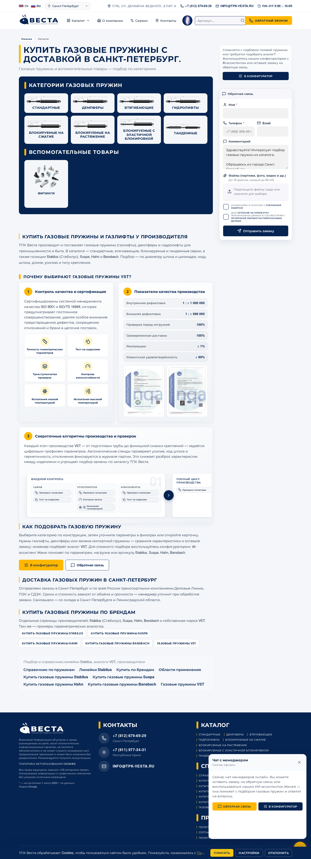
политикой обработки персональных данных (256, 219)
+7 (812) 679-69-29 (198, 6)
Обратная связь (237, 806)
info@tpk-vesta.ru (236, 6)
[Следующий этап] (169, 495)
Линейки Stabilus (95, 669)
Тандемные (208, 755)
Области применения (180, 669)
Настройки (249, 853)
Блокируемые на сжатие (245, 739)
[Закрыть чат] (299, 762)
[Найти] (242, 20)
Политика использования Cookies (47, 763)
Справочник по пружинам (49, 669)
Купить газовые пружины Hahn (50, 643)
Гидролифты (209, 739)
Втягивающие (261, 734)
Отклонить (278, 853)
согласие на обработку (253, 212)
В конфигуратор (258, 76)
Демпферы (235, 734)
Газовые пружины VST (176, 643)
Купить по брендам (135, 669)
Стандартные (209, 734)
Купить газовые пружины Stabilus (52, 633)
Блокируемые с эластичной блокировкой (234, 750)
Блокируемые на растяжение (223, 745)
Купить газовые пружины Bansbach (117, 643)
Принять (222, 853)
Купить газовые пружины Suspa (119, 633)
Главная (26, 39)
